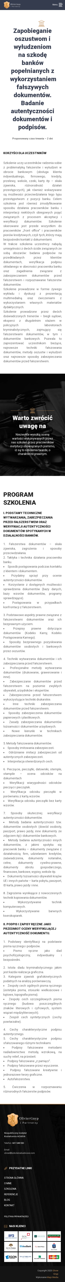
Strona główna (14, 1177)
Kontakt (9, 1205)
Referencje (11, 1194)
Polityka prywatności (16, 1216)
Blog (7, 1200)
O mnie (8, 1183)
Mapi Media (52, 1277)
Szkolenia (10, 1189)
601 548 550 (18, 1143)
